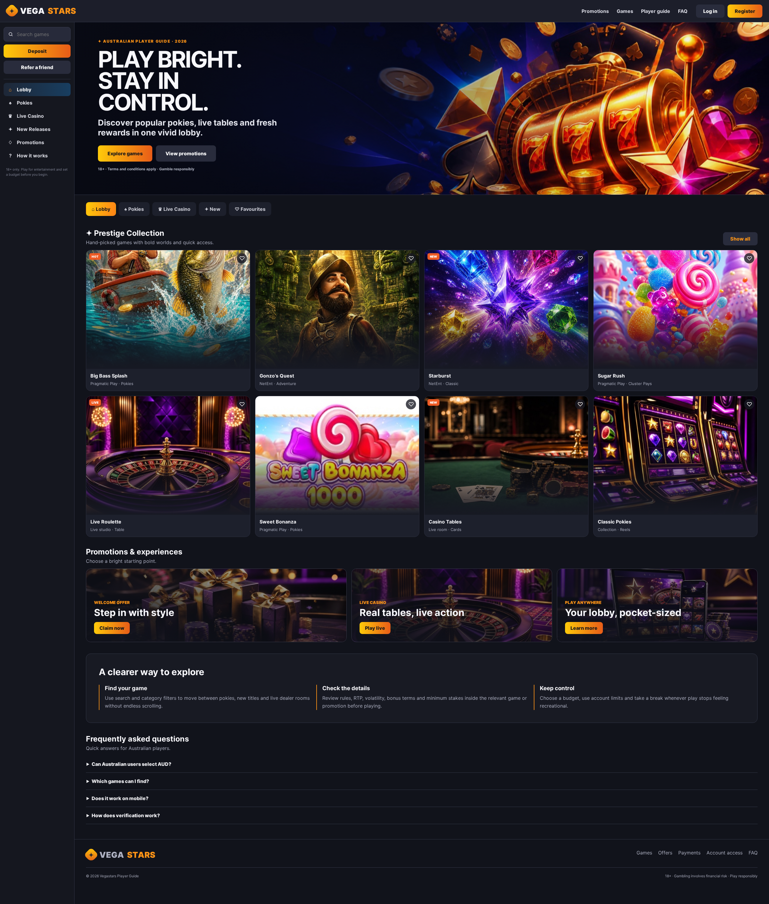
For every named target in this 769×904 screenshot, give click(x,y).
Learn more (583, 628)
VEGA (48, 11)
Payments (689, 853)
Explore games (125, 153)
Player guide (655, 11)
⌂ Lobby (101, 209)
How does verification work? (126, 815)
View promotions (186, 153)
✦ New (212, 209)
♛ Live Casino (174, 209)
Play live (375, 628)
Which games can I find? (120, 781)
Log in (710, 11)
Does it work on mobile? (120, 798)
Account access (725, 853)
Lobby (20, 89)
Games (625, 11)
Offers (665, 853)
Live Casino (26, 116)
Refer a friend (37, 67)
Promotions (595, 11)
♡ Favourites (250, 209)
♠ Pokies (134, 209)
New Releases (29, 129)
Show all (740, 239)
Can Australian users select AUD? (131, 764)
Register (745, 11)
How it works (28, 156)
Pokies (21, 103)
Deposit (37, 51)
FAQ (683, 11)
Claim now (111, 628)
